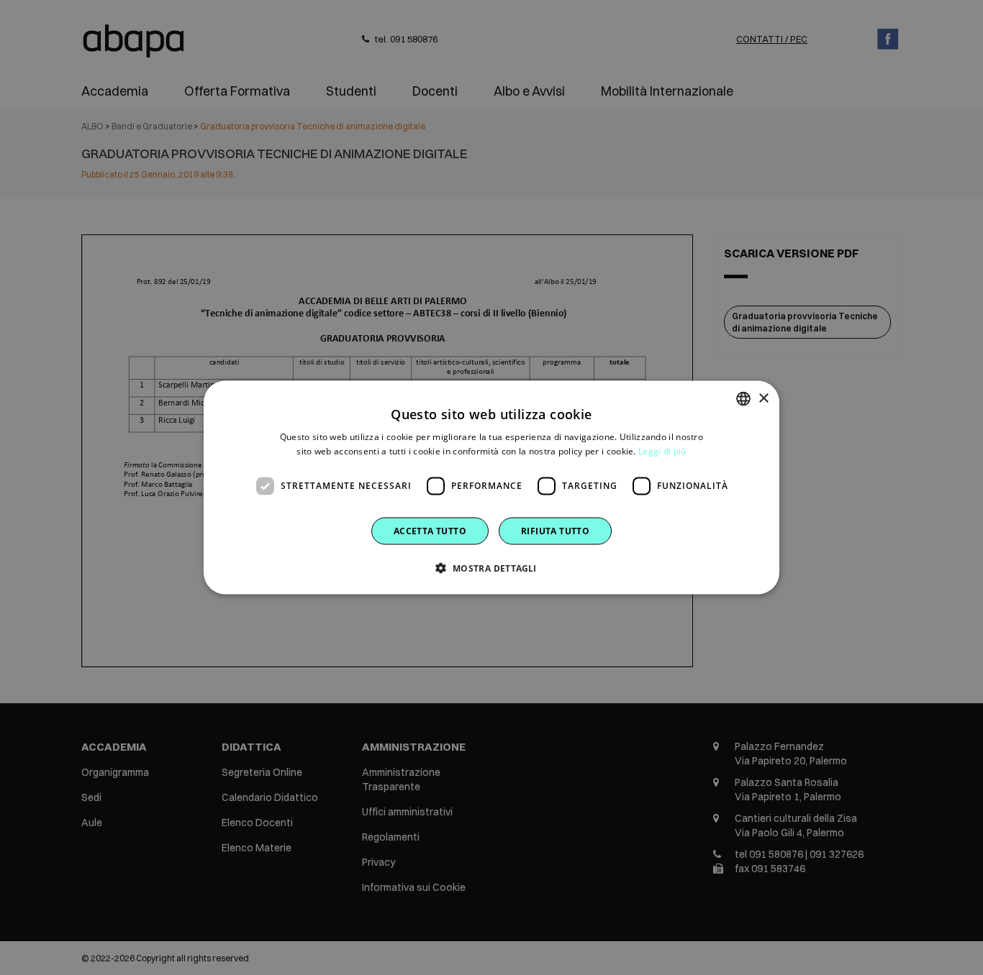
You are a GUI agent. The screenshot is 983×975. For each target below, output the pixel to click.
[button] (491, 567)
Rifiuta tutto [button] (555, 530)
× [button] (763, 398)
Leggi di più (662, 451)
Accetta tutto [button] (430, 530)
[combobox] (743, 399)
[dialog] (491, 488)
